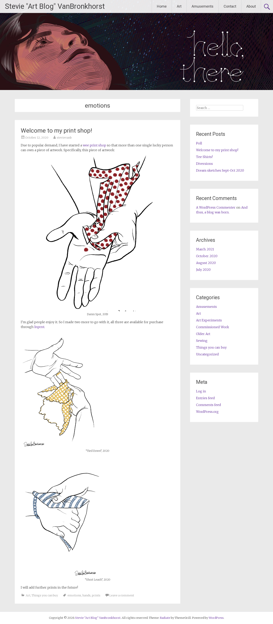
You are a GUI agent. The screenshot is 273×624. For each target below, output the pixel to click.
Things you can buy (45, 595)
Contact (230, 6)
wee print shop (94, 145)
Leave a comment (121, 595)
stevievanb (64, 137)
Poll (199, 143)
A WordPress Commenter (215, 207)
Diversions (204, 164)
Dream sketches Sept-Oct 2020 (220, 170)
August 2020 (206, 263)
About (251, 6)
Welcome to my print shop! (56, 130)
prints (96, 595)
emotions (74, 595)
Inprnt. (39, 327)
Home (162, 6)
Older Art (203, 334)
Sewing (201, 341)
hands (86, 595)
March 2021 (205, 249)
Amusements (202, 6)
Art (179, 6)
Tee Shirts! (204, 157)
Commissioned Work (212, 327)
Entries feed (205, 398)
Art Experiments (209, 320)
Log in (201, 391)
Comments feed (208, 405)
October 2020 (206, 256)
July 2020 (203, 270)
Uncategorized (207, 354)
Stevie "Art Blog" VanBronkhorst (55, 6)
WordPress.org (207, 412)
